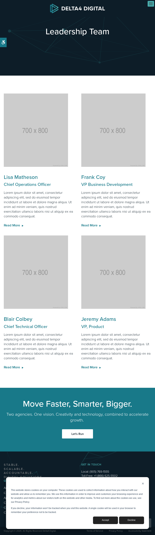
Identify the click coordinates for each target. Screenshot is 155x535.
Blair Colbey (25, 322)
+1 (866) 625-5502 (106, 476)
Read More (12, 225)
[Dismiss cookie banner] (143, 484)
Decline (132, 520)
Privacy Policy (116, 530)
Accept (105, 520)
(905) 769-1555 (99, 471)
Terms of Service (95, 530)
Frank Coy (107, 180)
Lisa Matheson (27, 180)
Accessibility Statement (139, 530)
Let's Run (77, 434)
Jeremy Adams (98, 322)
